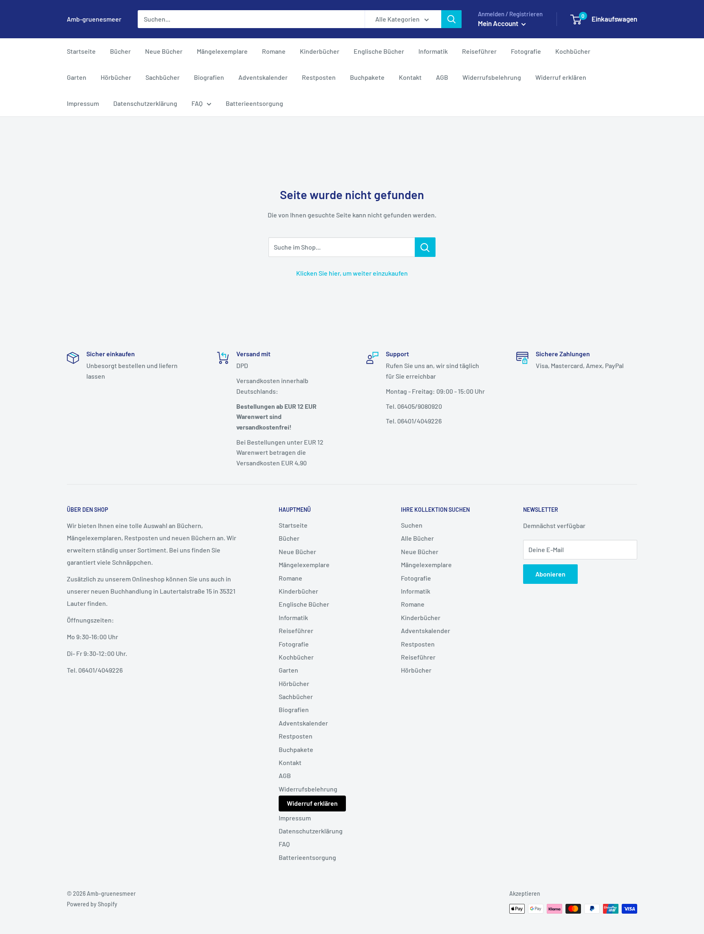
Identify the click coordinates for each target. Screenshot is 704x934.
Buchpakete (367, 77)
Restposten (319, 77)
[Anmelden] (451, 19)
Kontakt (410, 77)
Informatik (433, 51)
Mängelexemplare (222, 51)
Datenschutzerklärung (145, 103)
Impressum (83, 103)
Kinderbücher (319, 51)
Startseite (81, 51)
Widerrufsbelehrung (491, 77)
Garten (76, 77)
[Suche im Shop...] (425, 247)
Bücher (120, 51)
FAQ (196, 103)
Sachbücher (162, 77)
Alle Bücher (417, 538)
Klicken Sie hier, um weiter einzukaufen (352, 273)
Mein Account (498, 23)
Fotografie (526, 51)
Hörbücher (116, 77)
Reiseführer (479, 51)
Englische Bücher (379, 51)
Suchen (411, 525)
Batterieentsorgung (254, 103)
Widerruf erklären (560, 77)
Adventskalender (263, 77)
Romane (274, 51)
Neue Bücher (164, 51)
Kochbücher (572, 51)
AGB (442, 77)
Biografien (209, 77)
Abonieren (550, 574)
